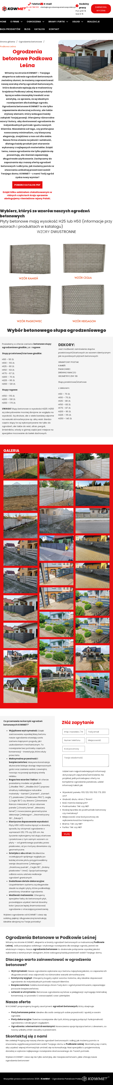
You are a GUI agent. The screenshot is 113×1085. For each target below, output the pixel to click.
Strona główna (7, 41)
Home (3, 21)
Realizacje (93, 21)
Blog (27, 29)
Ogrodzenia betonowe (30, 41)
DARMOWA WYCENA (101, 9)
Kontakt (54, 29)
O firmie (14, 21)
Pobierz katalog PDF (27, 184)
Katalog (39, 29)
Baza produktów (10, 29)
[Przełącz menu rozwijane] (22, 22)
